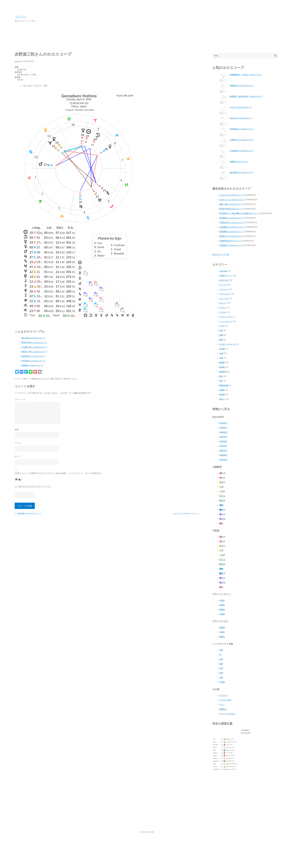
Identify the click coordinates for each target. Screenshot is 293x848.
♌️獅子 (222, 491)
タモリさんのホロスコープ (241, 107)
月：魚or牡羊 (65, 379)
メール (18, 443)
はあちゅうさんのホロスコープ (232, 199)
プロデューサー (225, 317)
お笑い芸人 (223, 280)
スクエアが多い (225, 700)
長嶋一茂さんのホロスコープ (231, 204)
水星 (221, 659)
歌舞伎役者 (223, 385)
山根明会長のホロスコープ (230, 241)
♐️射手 (222, 509)
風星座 (222, 609)
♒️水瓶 (222, 519)
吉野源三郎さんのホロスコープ (43, 54)
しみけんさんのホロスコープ (231, 195)
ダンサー (223, 307)
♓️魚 (221, 523)
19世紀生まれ (36, 379)
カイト (222, 704)
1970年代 (223, 446)
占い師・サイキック (227, 344)
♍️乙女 (222, 496)
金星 (221, 664)
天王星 (222, 682)
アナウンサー (224, 294)
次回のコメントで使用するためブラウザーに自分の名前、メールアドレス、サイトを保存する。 (59, 473)
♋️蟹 (221, 487)
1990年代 (223, 455)
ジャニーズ (223, 298)
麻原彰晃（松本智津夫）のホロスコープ (246, 96)
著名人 (222, 399)
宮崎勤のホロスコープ (239, 161)
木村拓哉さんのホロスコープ (242, 129)
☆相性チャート (225, 275)
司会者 (222, 349)
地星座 (222, 605)
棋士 (221, 376)
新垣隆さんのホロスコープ (32, 365)
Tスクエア (45, 379)
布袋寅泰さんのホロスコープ (28, 513)
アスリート (223, 289)
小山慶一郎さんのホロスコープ (34, 347)
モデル (222, 326)
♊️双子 (222, 482)
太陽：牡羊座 (55, 379)
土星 (221, 677)
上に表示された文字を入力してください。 (34, 486)
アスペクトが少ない (227, 714)
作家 (24, 379)
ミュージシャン (225, 321)
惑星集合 (223, 709)
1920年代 (223, 423)
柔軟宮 (222, 636)
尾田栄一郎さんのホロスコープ (34, 351)
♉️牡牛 (222, 477)
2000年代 (223, 460)
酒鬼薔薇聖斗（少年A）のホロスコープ (246, 75)
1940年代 (223, 432)
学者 (221, 358)
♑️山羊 (222, 514)
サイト (18, 456)
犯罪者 (222, 394)
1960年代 (223, 441)
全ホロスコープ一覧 (220, 254)
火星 (221, 668)
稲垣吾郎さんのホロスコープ (33, 356)
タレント (223, 303)
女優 (221, 353)
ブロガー (223, 312)
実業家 (222, 362)
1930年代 (223, 428)
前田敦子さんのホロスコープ (231, 236)
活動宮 (222, 627)
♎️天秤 (222, 500)
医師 (221, 339)
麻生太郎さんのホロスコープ (33, 338)
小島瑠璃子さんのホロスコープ (232, 227)
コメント (75, 379)
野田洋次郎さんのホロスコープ (34, 342)
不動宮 (222, 632)
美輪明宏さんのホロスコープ (242, 85)
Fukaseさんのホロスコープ (241, 118)
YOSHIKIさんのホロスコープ (33, 361)
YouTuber (223, 271)
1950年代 (223, 437)
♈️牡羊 (222, 473)
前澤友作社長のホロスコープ (231, 209)
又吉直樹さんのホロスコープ (242, 151)
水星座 (222, 614)
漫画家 (222, 390)
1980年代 (223, 450)
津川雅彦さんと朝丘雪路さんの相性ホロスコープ (239, 213)
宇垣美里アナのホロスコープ (231, 245)
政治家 (222, 367)
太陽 (221, 650)
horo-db (18, 61)
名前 (17, 429)
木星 (221, 673)
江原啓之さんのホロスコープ (242, 140)
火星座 (222, 600)
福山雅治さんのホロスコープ (242, 172)
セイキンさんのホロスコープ (186, 513)
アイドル (223, 285)
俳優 (221, 335)
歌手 (221, 381)
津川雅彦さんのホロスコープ (231, 218)
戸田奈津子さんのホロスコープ (232, 222)
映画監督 (223, 371)
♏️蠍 (221, 505)
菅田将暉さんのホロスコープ (231, 231)
